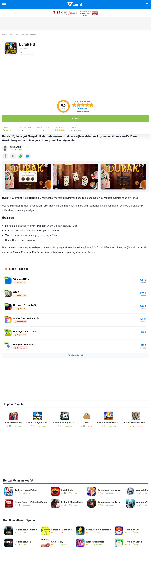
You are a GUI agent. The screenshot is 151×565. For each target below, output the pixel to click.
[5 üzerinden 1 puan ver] (74, 105)
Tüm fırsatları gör (76, 355)
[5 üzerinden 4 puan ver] (87, 105)
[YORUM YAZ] (28, 158)
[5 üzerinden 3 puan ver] (83, 105)
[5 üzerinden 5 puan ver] (91, 105)
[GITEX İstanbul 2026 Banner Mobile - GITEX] (75, 13)
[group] (75, 177)
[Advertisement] (75, 77)
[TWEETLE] (13, 158)
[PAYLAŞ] (6, 158)
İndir (75, 118)
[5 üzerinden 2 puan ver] (79, 105)
